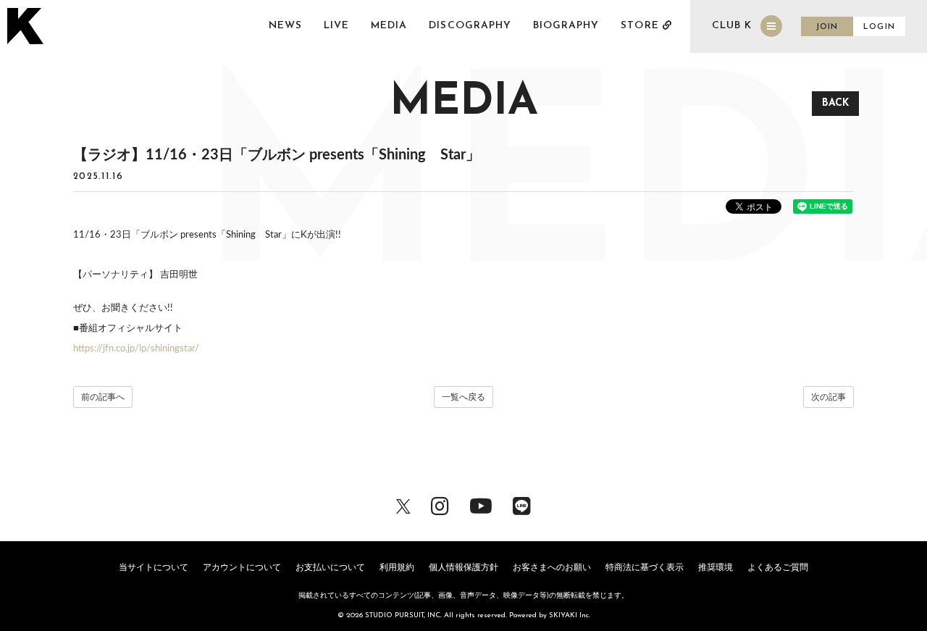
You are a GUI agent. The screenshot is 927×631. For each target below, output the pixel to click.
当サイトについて (153, 567)
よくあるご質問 (777, 567)
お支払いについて (330, 567)
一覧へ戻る (463, 397)
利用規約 (396, 567)
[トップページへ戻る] (27, 26)
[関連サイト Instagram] (440, 505)
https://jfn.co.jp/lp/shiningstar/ (136, 349)
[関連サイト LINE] (522, 505)
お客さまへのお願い (552, 567)
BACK (835, 103)
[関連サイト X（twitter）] (403, 505)
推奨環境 (715, 567)
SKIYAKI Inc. (569, 615)
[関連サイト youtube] (480, 505)
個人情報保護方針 (463, 567)
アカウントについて (242, 567)
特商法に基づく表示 (644, 567)
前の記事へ (103, 397)
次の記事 (828, 397)
